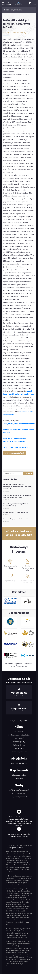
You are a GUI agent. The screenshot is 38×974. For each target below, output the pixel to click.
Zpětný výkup (19, 748)
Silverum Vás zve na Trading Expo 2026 (15, 512)
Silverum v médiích (19, 775)
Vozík (29, 5)
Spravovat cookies (17, 848)
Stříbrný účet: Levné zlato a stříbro (16, 447)
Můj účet (8, 5)
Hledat (34, 5)
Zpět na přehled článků (14, 453)
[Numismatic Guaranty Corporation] (10, 602)
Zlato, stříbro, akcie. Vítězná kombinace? (19, 424)
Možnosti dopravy (19, 745)
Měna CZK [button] (23, 721)
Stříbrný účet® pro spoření (19, 790)
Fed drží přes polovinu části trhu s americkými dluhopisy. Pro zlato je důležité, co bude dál (17, 487)
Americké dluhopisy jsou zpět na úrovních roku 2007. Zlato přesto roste (17, 496)
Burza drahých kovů (19, 793)
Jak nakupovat (19, 731)
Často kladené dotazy (19, 763)
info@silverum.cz (19, 708)
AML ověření (19, 738)
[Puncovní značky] (28, 602)
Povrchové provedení (19, 752)
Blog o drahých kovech (19, 797)
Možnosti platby (19, 742)
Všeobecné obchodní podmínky (19, 735)
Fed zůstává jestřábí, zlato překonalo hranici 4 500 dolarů (15, 505)
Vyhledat (28, 473)
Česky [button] (12, 721)
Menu (3, 5)
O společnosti (19, 778)
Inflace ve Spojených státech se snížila (16, 519)
